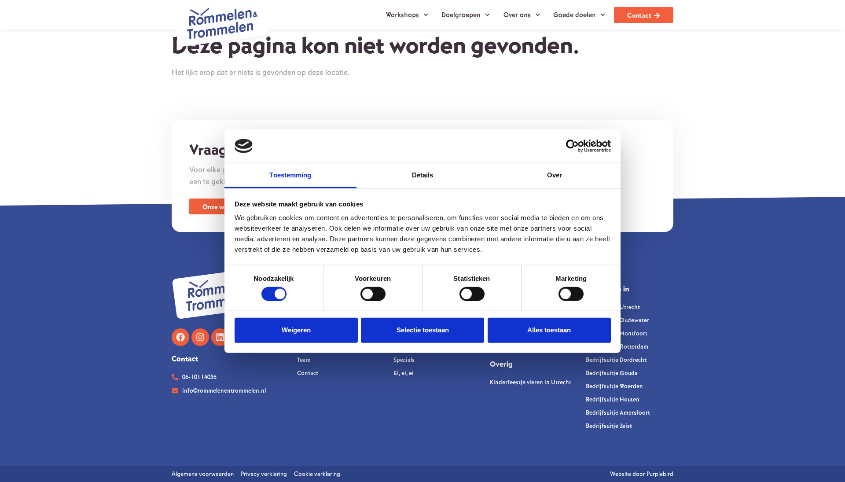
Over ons (517, 15)
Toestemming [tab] (290, 175)
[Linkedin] (220, 337)
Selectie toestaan (423, 330)
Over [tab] (554, 175)
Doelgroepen (461, 15)
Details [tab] (423, 175)
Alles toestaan (549, 330)
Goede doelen (574, 15)
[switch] (373, 294)
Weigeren (296, 330)
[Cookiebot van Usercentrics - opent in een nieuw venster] (572, 146)
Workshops (402, 15)
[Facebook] (180, 337)
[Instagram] (200, 337)
